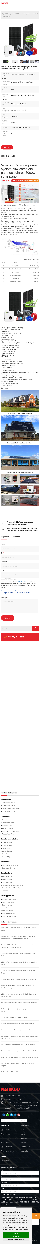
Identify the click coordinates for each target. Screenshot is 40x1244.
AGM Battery (6, 857)
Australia (24, 1151)
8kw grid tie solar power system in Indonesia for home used (19, 1003)
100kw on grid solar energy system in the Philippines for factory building (18, 995)
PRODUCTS (15, 14)
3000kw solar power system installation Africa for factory (18, 979)
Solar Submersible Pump (10, 865)
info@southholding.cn (24, 582)
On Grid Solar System (8, 803)
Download (5, 1161)
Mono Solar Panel (7, 820)
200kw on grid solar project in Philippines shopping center (19, 1057)
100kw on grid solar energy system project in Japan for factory (18, 1010)
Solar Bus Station (7, 911)
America (24, 1138)
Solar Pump (5, 1142)
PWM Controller (7, 882)
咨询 (36, 1216)
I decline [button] (16, 1236)
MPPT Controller (7, 879)
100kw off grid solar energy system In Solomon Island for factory (19, 963)
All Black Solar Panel (8, 828)
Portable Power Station (9, 899)
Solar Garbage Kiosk (8, 913)
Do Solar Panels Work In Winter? (11, 1072)
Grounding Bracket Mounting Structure (14, 888)
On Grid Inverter (7, 845)
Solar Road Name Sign (9, 916)
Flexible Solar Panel (8, 834)
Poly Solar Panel (7, 825)
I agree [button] (16, 1233)
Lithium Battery (7, 851)
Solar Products (6, 1147)
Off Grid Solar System (8, 806)
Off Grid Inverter (7, 843)
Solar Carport (6, 908)
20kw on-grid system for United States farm (14, 1017)
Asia (22, 1130)
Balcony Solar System (9, 811)
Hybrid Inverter (6, 848)
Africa (23, 1134)
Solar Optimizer (7, 877)
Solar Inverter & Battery (10, 1138)
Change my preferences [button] (16, 1239)
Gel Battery (5, 854)
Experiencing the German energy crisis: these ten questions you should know (19, 1037)
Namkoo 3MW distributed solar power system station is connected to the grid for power (18, 946)
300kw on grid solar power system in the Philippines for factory (18, 972)
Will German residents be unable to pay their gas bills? (18, 1045)
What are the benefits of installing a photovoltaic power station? (18, 929)
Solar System (26, 14)
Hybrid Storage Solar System (11, 808)
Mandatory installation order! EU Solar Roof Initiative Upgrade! (17, 1064)
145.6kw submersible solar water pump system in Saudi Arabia (18, 954)
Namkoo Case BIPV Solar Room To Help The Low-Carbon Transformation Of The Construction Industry (18, 937)
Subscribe (23, 1121)
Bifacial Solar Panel (8, 823)
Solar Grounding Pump (9, 868)
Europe (23, 1142)
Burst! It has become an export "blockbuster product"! (18, 1024)
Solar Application (7, 1151)
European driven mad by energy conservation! (15, 1030)
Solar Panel (5, 1134)
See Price (7, 147)
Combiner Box (6, 891)
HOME (7, 14)
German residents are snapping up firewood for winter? (18, 1051)
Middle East (25, 1147)
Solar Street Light (7, 905)
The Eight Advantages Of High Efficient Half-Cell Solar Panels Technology (18, 986)
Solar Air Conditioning (9, 902)
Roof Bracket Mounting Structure (12, 885)
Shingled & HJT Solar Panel (10, 831)
